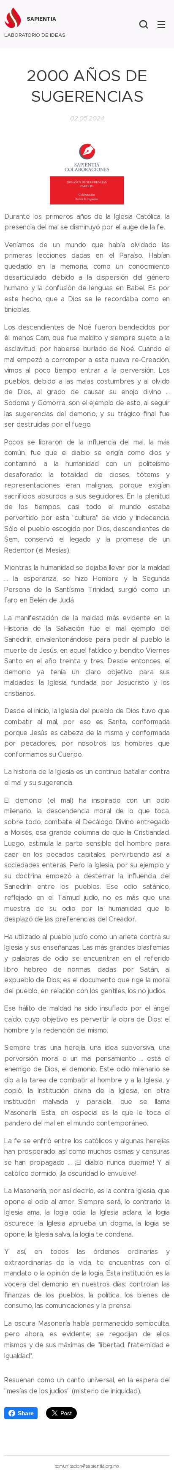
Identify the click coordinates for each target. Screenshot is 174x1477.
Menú (161, 24)
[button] (143, 24)
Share (25, 1413)
